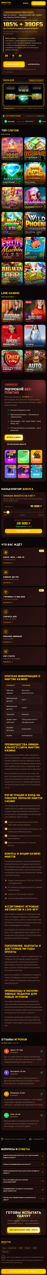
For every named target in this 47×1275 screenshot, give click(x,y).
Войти (26, 3)
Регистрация (38, 3)
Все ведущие (7, 297)
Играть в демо (14, 437)
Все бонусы (33, 64)
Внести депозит (23, 531)
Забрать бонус (13, 64)
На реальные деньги (16, 444)
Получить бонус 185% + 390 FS (23, 1230)
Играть (36, 1268)
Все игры (5, 134)
